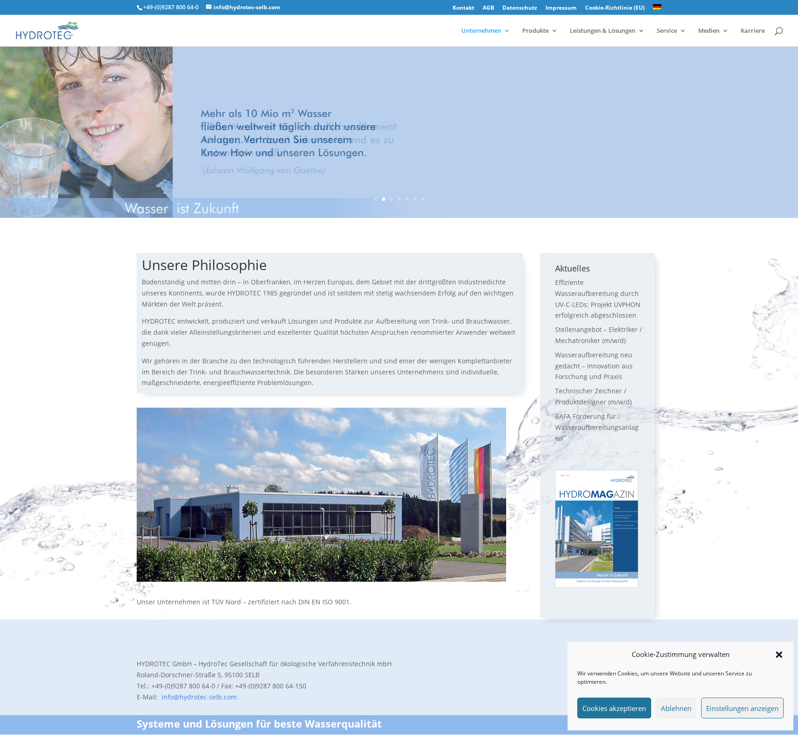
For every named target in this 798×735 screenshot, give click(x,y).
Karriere (753, 31)
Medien (708, 31)
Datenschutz (519, 8)
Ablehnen (676, 708)
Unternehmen (481, 31)
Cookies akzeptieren (614, 708)
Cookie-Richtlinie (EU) (615, 8)
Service (667, 31)
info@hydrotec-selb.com (198, 697)
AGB (488, 8)
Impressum (561, 8)
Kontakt (463, 8)
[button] (779, 654)
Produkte (535, 31)
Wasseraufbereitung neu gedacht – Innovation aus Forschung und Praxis (594, 365)
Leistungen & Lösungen (602, 31)
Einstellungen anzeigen (742, 708)
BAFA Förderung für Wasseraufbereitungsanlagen (597, 427)
